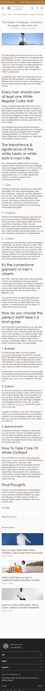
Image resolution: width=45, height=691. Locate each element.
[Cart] (42, 8)
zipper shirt (20, 404)
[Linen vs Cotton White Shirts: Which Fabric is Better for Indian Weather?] (22, 594)
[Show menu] (3, 8)
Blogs (9, 14)
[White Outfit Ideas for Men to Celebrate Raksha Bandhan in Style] (22, 567)
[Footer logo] (13, 646)
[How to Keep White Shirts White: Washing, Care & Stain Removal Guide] (22, 539)
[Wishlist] (37, 8)
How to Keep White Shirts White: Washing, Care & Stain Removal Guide (22, 551)
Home (4, 14)
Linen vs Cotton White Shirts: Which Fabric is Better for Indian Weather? (20, 606)
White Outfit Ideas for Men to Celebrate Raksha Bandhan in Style (20, 578)
